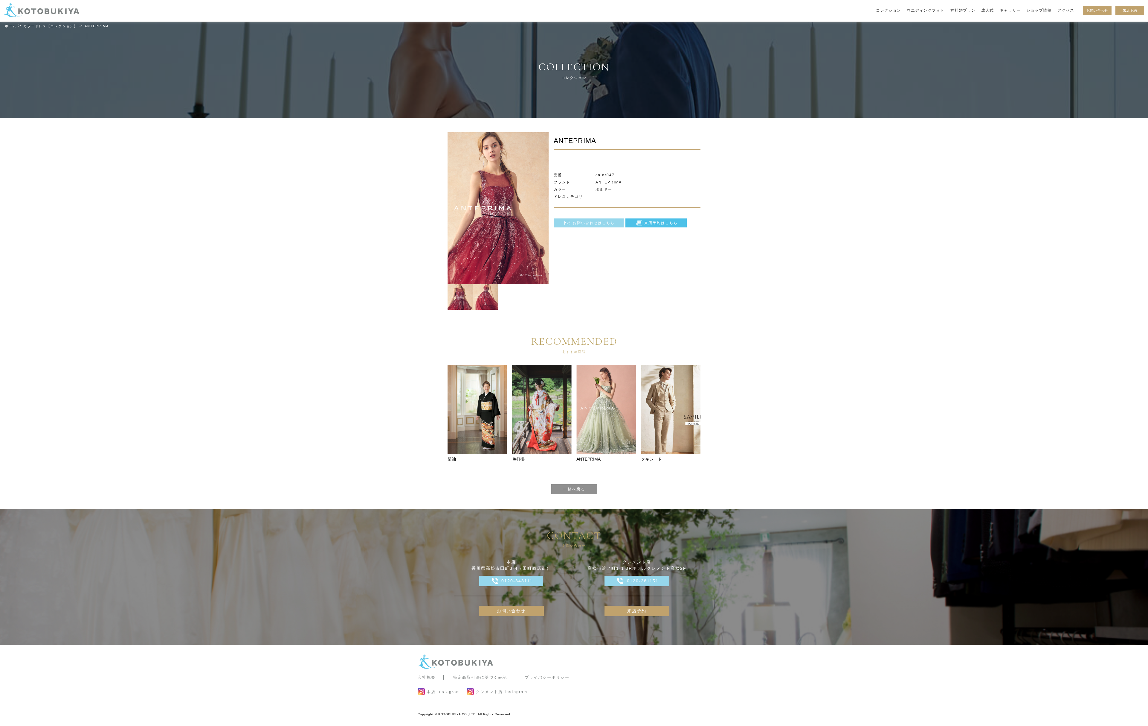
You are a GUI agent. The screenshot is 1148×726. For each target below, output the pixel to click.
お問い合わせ (1097, 10)
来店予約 (1130, 10)
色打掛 (518, 459)
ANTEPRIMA (588, 459)
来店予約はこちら (661, 223)
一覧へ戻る (574, 489)
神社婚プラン (963, 10)
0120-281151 (643, 580)
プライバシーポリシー (547, 677)
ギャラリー (1010, 10)
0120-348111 (517, 580)
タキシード (651, 459)
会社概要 (427, 677)
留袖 (452, 459)
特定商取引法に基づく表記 (480, 677)
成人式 (987, 10)
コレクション (888, 10)
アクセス (1065, 10)
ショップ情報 (1038, 10)
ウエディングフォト (925, 10)
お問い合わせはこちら (594, 223)
